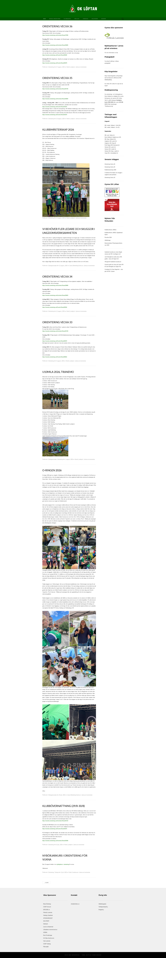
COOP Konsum (47, 906)
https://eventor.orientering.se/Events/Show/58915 (54, 357)
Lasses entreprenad (48, 926)
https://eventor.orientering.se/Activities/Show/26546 (55, 840)
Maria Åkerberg (47, 904)
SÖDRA (45, 932)
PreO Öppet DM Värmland (111, 145)
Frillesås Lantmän (47, 912)
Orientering (51, 67)
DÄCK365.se (46, 909)
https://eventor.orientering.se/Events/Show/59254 (54, 307)
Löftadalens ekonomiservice (50, 929)
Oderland (45, 923)
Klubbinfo (67, 18)
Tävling (76, 18)
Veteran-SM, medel (109, 149)
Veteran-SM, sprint (109, 147)
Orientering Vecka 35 (57, 77)
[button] (114, 35)
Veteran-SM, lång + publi (111, 151)
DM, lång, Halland (109, 139)
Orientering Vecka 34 (57, 276)
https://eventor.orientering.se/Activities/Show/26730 (55, 88)
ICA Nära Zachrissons (48, 938)
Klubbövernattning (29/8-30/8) (63, 805)
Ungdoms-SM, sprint (110, 141)
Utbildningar (107, 240)
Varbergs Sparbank (48, 915)
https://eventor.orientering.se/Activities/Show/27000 (55, 35)
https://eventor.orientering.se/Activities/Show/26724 (55, 820)
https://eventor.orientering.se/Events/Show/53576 (54, 114)
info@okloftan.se (75, 904)
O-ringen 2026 (51, 470)
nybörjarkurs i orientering (63, 864)
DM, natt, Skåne (109, 135)
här (117, 52)
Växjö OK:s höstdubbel (111, 153)
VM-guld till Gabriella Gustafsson (113, 261)
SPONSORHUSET (48, 918)
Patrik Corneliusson (73, 872)
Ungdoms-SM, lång (109, 143)
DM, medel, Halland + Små (111, 125)
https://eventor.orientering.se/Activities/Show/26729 (55, 331)
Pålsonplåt (46, 946)
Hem (44, 18)
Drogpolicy (101, 909)
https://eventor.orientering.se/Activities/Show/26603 (55, 295)
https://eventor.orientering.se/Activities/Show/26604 (55, 98)
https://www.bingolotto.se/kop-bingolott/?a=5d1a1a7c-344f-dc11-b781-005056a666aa (114, 77)
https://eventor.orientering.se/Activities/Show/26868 (55, 285)
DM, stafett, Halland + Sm (111, 127)
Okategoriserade (52, 265)
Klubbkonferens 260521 (110, 229)
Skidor (103, 18)
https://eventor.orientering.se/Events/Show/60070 (54, 341)
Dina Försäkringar (47, 935)
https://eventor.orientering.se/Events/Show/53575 (54, 106)
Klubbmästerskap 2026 (58, 129)
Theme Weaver (96, 954)
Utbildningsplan (102, 904)
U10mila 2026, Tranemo (58, 371)
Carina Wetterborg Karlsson (76, 265)
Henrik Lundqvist (70, 67)
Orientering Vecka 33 (57, 322)
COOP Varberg (47, 943)
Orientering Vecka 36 (57, 26)
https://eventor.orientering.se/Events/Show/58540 (54, 55)
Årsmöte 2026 (108, 237)
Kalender (95, 18)
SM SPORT (46, 921)
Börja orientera (54, 18)
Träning (85, 18)
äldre (46, 882)
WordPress (76, 954)
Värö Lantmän (46, 941)
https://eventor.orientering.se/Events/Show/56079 (54, 63)
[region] (114, 35)
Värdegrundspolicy (103, 906)
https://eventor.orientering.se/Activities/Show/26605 (55, 45)
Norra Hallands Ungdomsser (112, 137)
